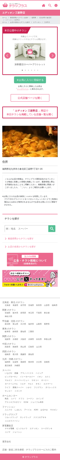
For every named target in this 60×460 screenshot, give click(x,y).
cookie (29, 196)
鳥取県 (7, 347)
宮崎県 (47, 362)
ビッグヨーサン (11, 376)
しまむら (18, 410)
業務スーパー (18, 387)
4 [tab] (31, 70)
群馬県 (23, 313)
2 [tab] (25, 70)
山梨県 (39, 324)
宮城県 (31, 305)
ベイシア (39, 373)
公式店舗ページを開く (30, 97)
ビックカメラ (21, 428)
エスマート (48, 384)
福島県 (54, 305)
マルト (30, 384)
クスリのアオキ (39, 417)
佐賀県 (15, 362)
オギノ (38, 384)
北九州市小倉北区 (45, 17)
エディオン (37, 22)
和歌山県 (47, 339)
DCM (26, 402)
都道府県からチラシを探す (19, 17)
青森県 (15, 305)
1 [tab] (22, 70)
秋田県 (39, 305)
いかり (29, 387)
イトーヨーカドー (27, 376)
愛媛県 (23, 354)
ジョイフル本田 (36, 402)
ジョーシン (17, 432)
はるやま (44, 410)
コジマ (7, 432)
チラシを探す (51, 228)
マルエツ (8, 380)
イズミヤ (18, 391)
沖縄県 (17, 365)
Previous (7, 55)
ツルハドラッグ (11, 417)
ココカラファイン (12, 421)
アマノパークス (26, 373)
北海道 (7, 305)
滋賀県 (7, 339)
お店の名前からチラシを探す (20, 22)
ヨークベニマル (11, 384)
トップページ (22, 89)
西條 (16, 373)
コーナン (30, 398)
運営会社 (6, 441)
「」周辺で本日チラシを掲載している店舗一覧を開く (30, 112)
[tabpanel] (30, 55)
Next (52, 55)
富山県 (15, 324)
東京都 (47, 313)
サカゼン (54, 410)
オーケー (45, 380)
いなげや (8, 373)
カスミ (47, 376)
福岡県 (34, 17)
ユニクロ (8, 410)
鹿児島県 (8, 365)
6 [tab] (37, 70)
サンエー (8, 391)
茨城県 (7, 313)
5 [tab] (34, 70)
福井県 (31, 324)
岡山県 (23, 347)
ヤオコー (35, 380)
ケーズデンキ (46, 428)
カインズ (40, 398)
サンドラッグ (25, 417)
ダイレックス (50, 387)
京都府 (15, 339)
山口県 (39, 347)
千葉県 (39, 313)
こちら (24, 187)
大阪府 (23, 339)
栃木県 (15, 313)
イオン (40, 376)
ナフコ (21, 398)
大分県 (39, 362)
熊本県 (31, 362)
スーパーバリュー (21, 380)
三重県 (31, 331)
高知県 (31, 354)
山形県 (47, 305)
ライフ (7, 387)
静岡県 (15, 331)
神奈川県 (8, 316)
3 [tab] (28, 70)
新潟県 (7, 324)
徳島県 (7, 354)
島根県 (15, 347)
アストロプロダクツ (13, 402)
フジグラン (38, 387)
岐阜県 (7, 331)
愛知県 (23, 331)
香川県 (15, 354)
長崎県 (23, 362)
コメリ (13, 398)
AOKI (36, 410)
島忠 (6, 398)
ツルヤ (23, 384)
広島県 (31, 347)
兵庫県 (31, 339)
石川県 (23, 324)
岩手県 (23, 305)
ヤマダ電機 (9, 428)
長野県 (47, 324)
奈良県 (39, 339)
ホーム (4, 17)
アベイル (28, 410)
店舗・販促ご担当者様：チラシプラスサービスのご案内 (29, 449)
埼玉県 (31, 313)
